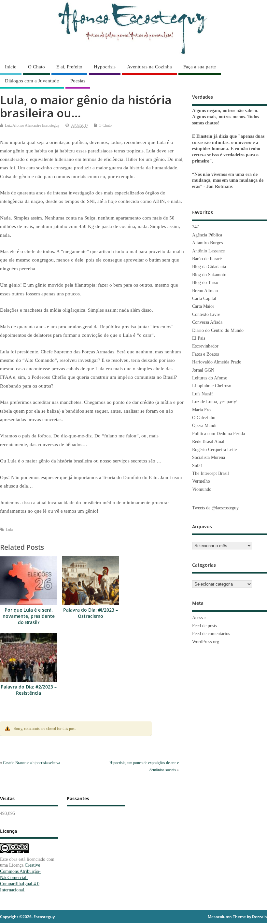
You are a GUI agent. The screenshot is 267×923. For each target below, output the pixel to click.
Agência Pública (207, 235)
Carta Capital (204, 298)
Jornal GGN (203, 370)
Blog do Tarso (205, 282)
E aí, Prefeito (69, 66)
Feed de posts (204, 625)
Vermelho (201, 481)
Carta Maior (203, 306)
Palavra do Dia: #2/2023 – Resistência (29, 690)
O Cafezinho (203, 417)
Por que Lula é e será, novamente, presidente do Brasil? (29, 616)
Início (11, 66)
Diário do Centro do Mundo (218, 330)
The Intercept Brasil (210, 473)
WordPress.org (205, 641)
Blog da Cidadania (209, 266)
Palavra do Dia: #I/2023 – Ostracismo (90, 613)
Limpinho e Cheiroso (211, 385)
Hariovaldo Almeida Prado (216, 362)
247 (195, 226)
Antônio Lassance (208, 250)
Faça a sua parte (199, 66)
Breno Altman (205, 290)
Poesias (77, 80)
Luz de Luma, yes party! (215, 401)
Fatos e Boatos (205, 354)
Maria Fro (201, 409)
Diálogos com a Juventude (32, 80)
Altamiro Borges (207, 242)
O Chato (36, 66)
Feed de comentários (211, 633)
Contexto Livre (206, 314)
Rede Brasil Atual (208, 441)
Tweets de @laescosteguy (215, 507)
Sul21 (197, 465)
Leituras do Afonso (209, 378)
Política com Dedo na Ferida (218, 433)
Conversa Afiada (207, 322)
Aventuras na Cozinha (149, 66)
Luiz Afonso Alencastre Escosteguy (32, 125)
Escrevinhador (205, 346)
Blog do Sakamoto (209, 274)
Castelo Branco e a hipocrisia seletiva (31, 762)
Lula (9, 529)
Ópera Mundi (204, 425)
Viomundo (201, 489)
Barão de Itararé (207, 258)
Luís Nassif (202, 393)
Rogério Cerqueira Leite (214, 449)
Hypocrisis (105, 66)
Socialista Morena (208, 457)
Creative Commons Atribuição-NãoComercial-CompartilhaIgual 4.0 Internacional (20, 877)
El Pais (198, 338)
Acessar (199, 617)
